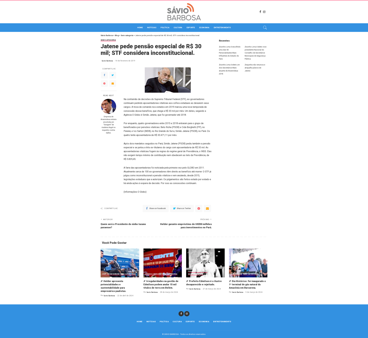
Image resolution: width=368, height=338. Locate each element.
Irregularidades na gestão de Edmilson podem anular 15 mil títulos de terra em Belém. (160, 284)
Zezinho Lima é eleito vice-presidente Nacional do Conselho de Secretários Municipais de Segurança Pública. (256, 53)
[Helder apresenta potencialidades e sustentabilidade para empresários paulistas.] (120, 263)
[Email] (112, 83)
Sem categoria (108, 40)
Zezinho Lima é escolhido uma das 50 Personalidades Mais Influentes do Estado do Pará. (229, 53)
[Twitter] (112, 75)
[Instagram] (264, 11)
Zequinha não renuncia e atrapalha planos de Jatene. (255, 68)
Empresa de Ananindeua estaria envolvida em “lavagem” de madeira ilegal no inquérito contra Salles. (108, 124)
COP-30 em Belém (110, 274)
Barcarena (236, 274)
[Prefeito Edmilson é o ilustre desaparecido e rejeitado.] (205, 263)
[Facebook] (260, 11)
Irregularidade (153, 274)
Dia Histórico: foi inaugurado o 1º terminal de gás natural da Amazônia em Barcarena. (247, 284)
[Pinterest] (104, 83)
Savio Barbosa (107, 61)
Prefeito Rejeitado (197, 271)
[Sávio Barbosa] (184, 11)
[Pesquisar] (265, 27)
